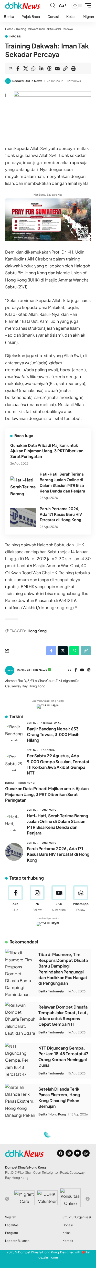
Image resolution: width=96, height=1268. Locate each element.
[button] (52, 5)
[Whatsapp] (86, 1153)
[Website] (69, 670)
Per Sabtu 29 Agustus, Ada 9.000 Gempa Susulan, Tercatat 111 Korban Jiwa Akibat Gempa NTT (58, 764)
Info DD (15, 36)
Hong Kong (37, 630)
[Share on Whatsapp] (33, 68)
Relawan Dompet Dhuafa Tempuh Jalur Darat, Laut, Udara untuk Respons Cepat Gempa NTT (63, 1015)
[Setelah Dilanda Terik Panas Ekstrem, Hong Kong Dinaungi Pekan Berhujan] (20, 1102)
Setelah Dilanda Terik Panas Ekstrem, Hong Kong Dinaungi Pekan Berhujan (59, 1097)
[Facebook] (75, 670)
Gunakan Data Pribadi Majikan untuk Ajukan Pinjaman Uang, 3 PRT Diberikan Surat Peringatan (46, 451)
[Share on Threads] (49, 68)
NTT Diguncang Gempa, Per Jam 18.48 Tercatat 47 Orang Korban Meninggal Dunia (63, 1056)
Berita (31, 722)
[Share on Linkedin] (41, 68)
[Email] (57, 68)
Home (9, 29)
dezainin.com (48, 1257)
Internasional (50, 722)
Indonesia (47, 750)
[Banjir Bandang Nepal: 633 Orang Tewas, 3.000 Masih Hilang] (14, 732)
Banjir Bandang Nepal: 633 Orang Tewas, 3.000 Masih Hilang (53, 734)
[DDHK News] (22, 5)
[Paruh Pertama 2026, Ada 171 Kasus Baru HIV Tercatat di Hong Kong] (23, 517)
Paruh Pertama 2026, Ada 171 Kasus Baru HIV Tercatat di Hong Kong (61, 514)
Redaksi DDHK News (27, 81)
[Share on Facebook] (17, 68)
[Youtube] (59, 898)
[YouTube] (82, 670)
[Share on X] (25, 68)
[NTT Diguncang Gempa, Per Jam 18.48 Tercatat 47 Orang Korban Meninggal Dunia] (20, 1061)
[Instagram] (89, 670)
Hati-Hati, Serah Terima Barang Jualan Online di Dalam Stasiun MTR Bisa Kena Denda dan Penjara (57, 824)
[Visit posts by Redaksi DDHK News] (8, 81)
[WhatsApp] (80, 898)
